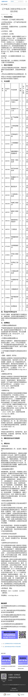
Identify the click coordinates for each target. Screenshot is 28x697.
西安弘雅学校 (14, 688)
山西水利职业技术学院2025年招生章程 (12, 646)
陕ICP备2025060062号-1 (14, 686)
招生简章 (5, 4)
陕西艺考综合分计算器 (14, 690)
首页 (2, 4)
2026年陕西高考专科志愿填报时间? (12, 624)
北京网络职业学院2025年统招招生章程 (12, 643)
